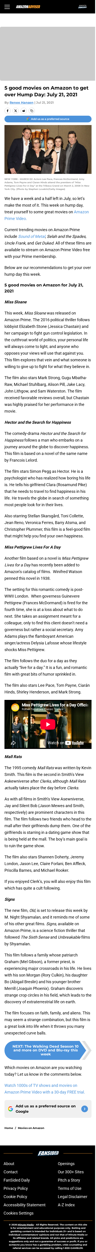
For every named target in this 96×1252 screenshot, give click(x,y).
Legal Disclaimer (72, 1196)
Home (8, 1128)
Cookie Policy (15, 1196)
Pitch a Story (69, 1180)
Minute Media (26, 1224)
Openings (66, 1163)
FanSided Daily (17, 1180)
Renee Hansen (21, 103)
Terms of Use (69, 1188)
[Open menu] (7, 6)
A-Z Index (66, 1205)
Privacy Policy (16, 1188)
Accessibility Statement (25, 1205)
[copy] (32, 111)
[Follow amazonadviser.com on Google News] (84, 1109)
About (9, 1163)
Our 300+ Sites (71, 1172)
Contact (11, 1172)
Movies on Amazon (31, 1128)
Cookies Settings (18, 1213)
